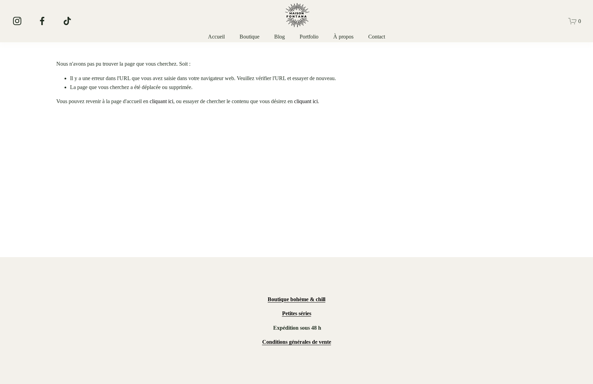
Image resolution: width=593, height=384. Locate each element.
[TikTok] (67, 21)
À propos (343, 37)
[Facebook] (42, 21)
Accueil (216, 37)
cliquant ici (161, 101)
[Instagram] (17, 21)
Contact (376, 37)
